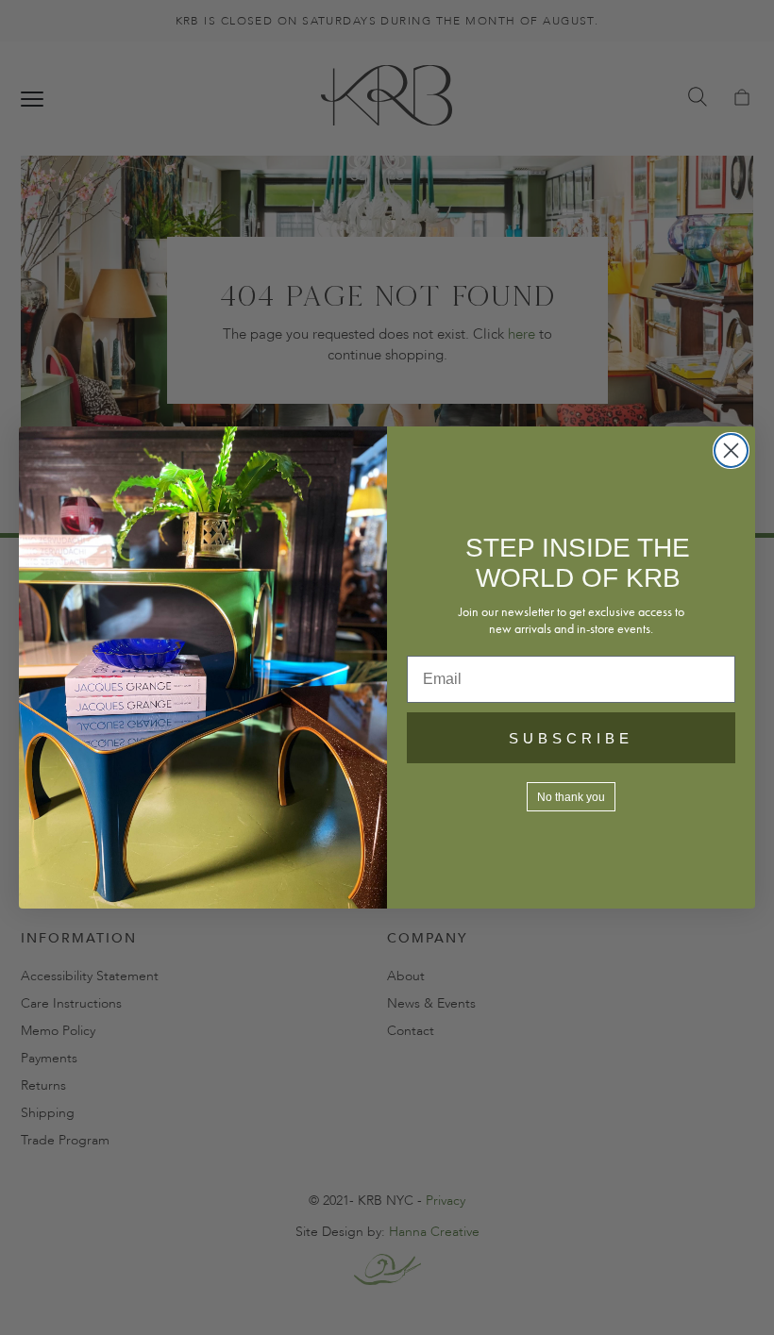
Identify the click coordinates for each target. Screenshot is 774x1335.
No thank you (571, 797)
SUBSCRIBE (571, 738)
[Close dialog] (731, 450)
